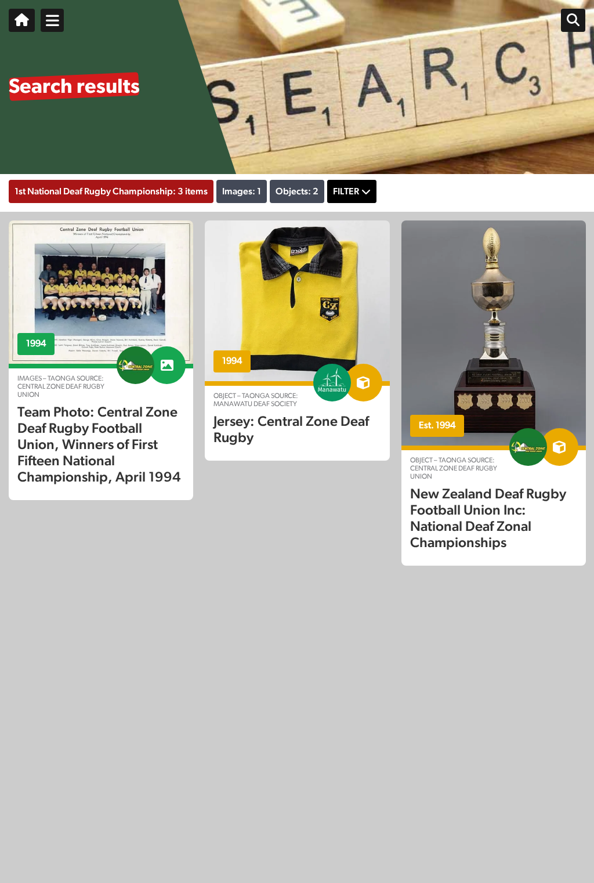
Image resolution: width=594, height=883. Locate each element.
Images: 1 (241, 191)
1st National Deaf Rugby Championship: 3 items (111, 191)
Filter (346, 191)
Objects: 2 (297, 191)
